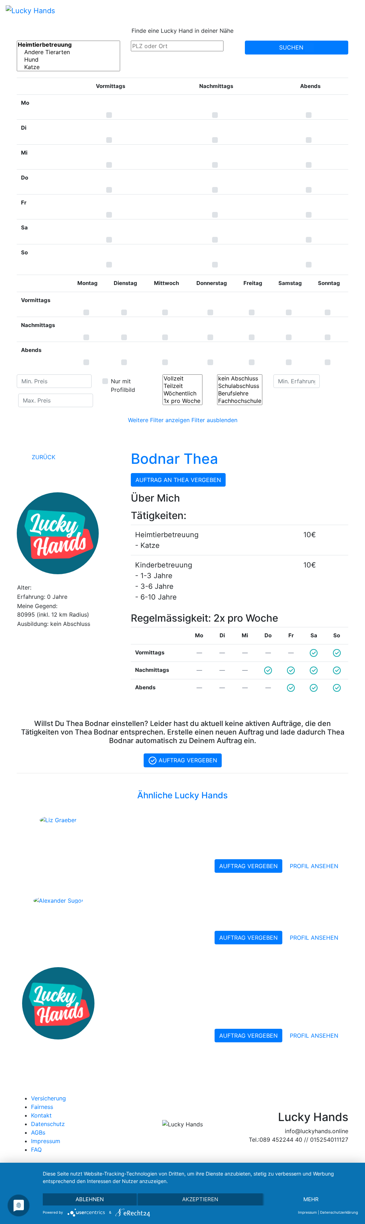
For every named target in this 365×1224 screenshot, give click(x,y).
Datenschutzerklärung (339, 1212)
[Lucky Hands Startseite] (30, 10)
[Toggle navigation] (349, 10)
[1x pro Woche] (182, 401)
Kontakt (41, 1115)
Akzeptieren (200, 1199)
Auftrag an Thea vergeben (178, 479)
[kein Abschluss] (239, 378)
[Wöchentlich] (182, 393)
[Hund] (68, 59)
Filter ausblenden (214, 420)
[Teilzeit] (182, 386)
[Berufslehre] (239, 393)
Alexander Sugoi (144, 901)
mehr (311, 1199)
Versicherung (48, 1098)
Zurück (42, 457)
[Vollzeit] (182, 378)
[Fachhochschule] (239, 401)
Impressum (45, 1141)
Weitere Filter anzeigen (159, 420)
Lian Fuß (125, 973)
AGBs (38, 1132)
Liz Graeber (132, 821)
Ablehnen (90, 1199)
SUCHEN (292, 47)
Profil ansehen (314, 866)
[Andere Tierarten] (68, 52)
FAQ (36, 1149)
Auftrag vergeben (187, 760)
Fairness (42, 1106)
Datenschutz (48, 1123)
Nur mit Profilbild (123, 385)
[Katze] (68, 67)
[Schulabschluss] (239, 386)
